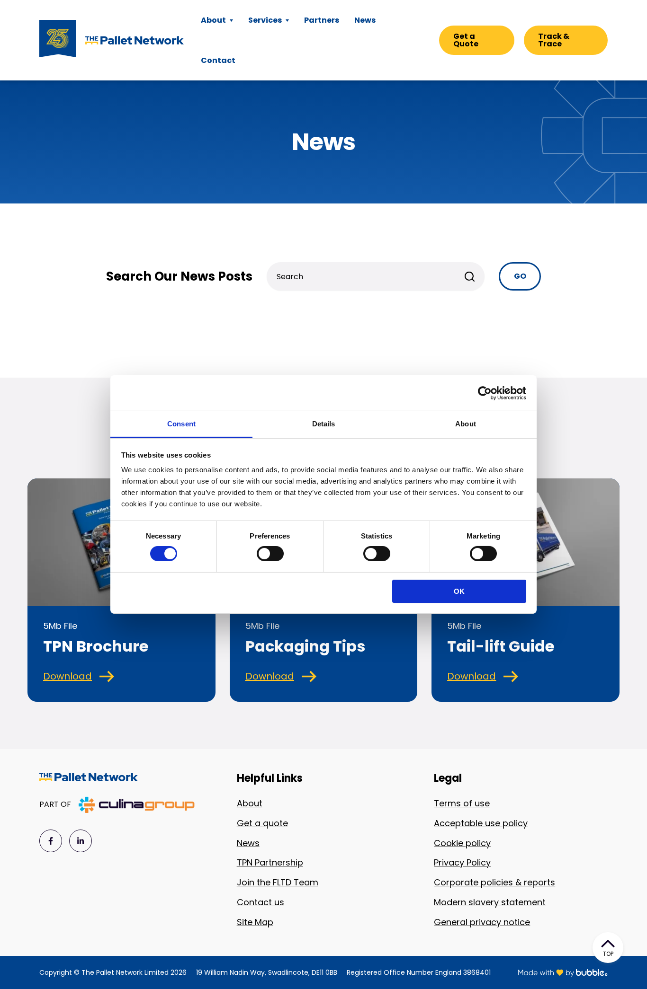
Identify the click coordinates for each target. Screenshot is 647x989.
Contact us (260, 902)
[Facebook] (50, 841)
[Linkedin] (80, 841)
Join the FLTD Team (277, 882)
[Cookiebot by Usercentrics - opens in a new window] (484, 393)
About (249, 803)
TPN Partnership (270, 862)
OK (459, 591)
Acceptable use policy (481, 823)
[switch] (270, 553)
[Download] (106, 676)
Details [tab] (323, 424)
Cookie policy (462, 843)
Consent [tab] (181, 424)
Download (67, 676)
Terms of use (462, 803)
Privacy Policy (462, 862)
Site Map (255, 922)
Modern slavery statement (490, 902)
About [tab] (465, 424)
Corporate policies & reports (494, 882)
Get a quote (262, 823)
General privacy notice (482, 922)
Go (520, 276)
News (248, 843)
